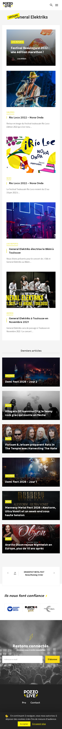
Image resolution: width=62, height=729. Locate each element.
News (8, 178)
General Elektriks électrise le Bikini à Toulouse (31, 250)
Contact (35, 702)
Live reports (12, 244)
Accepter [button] (24, 724)
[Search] (51, 5)
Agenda (9, 313)
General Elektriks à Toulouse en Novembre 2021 (28, 320)
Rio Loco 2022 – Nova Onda (26, 117)
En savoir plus (39, 723)
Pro (24, 702)
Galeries (10, 112)
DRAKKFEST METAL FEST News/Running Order (29, 573)
